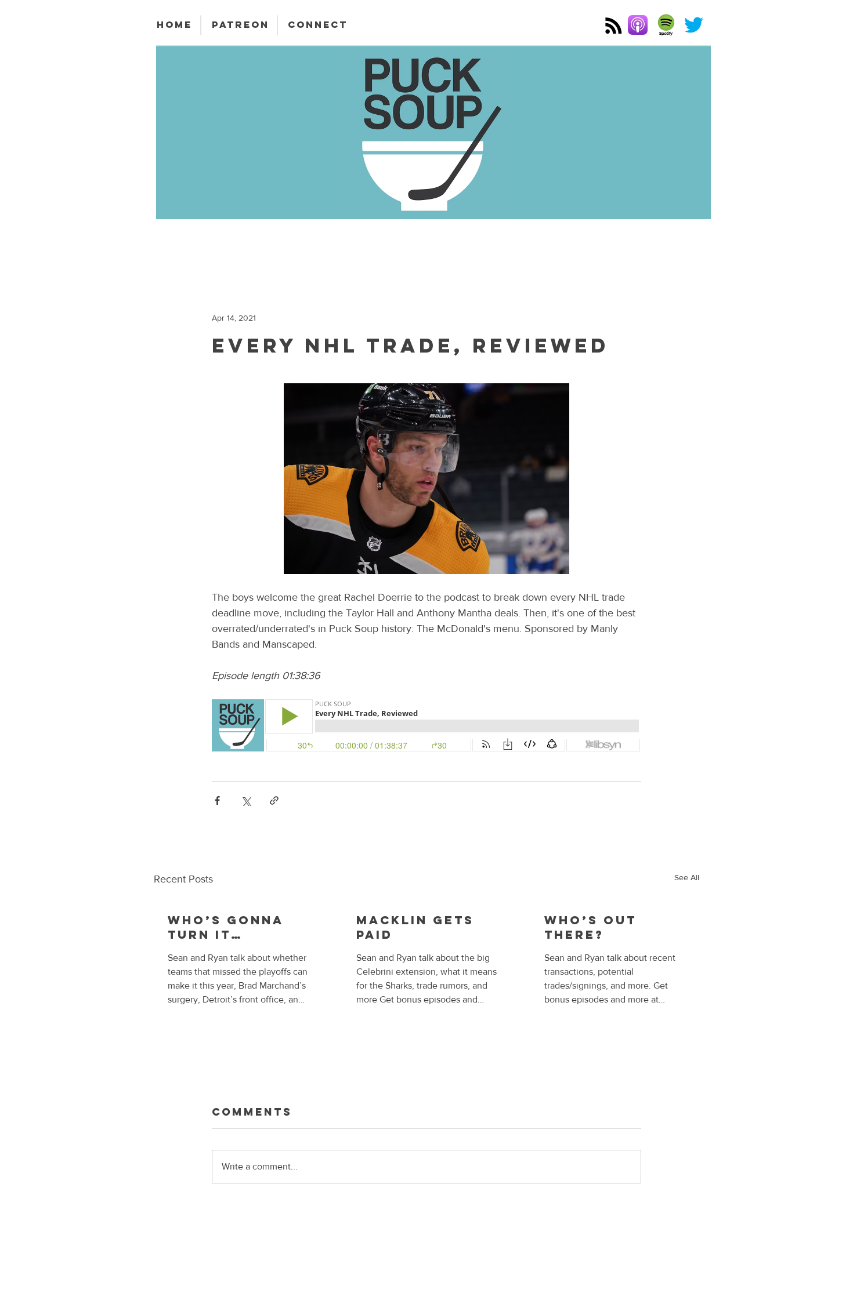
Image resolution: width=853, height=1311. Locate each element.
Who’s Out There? (590, 927)
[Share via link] (274, 800)
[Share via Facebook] (217, 800)
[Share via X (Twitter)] (245, 800)
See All (686, 877)
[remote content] (426, 726)
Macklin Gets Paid (415, 927)
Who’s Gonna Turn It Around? (226, 927)
